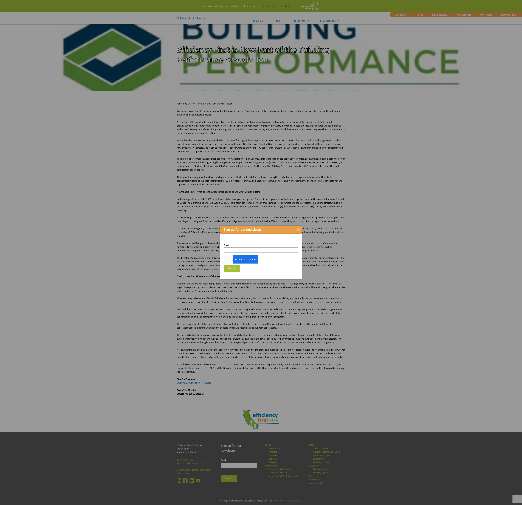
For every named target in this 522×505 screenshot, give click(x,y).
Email (227, 245)
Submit (232, 268)
